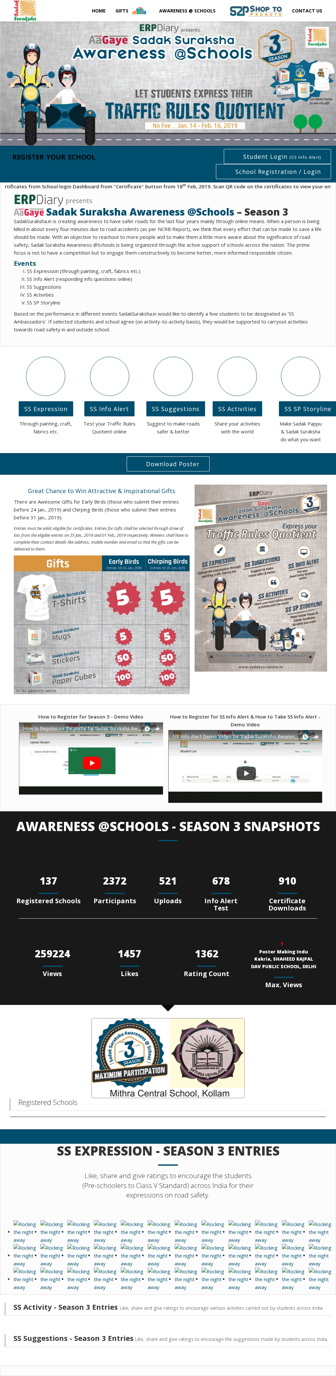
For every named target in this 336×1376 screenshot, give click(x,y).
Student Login (282, 156)
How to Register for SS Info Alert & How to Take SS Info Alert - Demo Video (245, 720)
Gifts (123, 11)
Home (99, 11)
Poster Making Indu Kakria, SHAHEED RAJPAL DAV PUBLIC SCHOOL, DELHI (283, 959)
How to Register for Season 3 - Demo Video (90, 716)
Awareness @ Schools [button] (187, 11)
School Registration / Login (278, 172)
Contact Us (307, 11)
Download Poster (173, 464)
